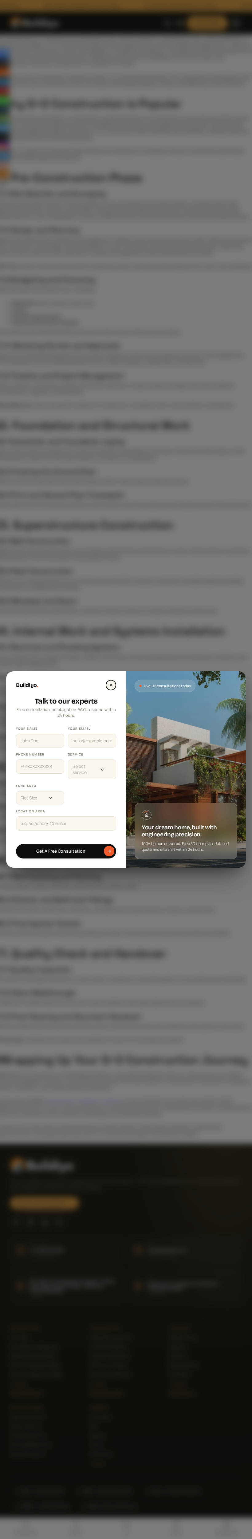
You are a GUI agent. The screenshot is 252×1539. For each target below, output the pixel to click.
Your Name (27, 728)
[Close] (111, 685)
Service (76, 754)
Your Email (79, 728)
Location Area (30, 811)
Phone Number (30, 754)
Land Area (26, 786)
